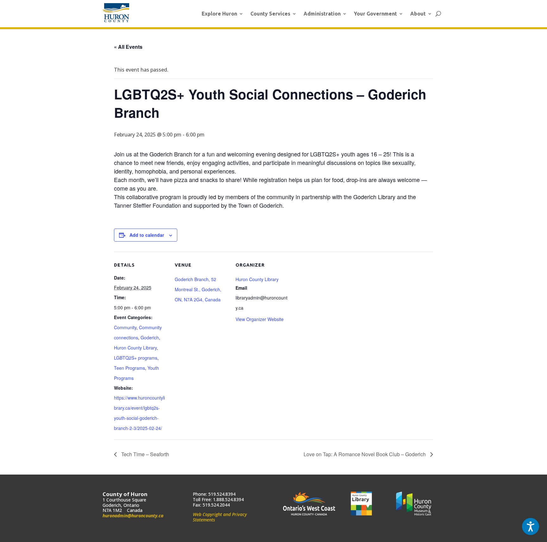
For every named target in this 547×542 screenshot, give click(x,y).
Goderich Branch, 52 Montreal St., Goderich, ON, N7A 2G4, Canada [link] (198, 289)
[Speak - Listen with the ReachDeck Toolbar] (530, 526)
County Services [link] (270, 13)
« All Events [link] (128, 46)
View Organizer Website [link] (260, 319)
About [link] (418, 13)
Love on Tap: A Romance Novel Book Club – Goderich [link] (365, 454)
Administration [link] (322, 13)
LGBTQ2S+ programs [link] (135, 358)
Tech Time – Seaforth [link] (144, 454)
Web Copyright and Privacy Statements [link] (220, 517)
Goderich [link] (150, 337)
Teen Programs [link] (129, 368)
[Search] (438, 14)
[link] (116, 12)
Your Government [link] (375, 13)
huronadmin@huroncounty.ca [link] (133, 516)
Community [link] (125, 327)
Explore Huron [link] (219, 13)
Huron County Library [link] (135, 347)
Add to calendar (146, 235)
